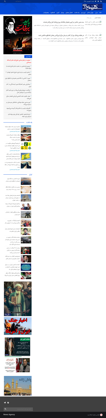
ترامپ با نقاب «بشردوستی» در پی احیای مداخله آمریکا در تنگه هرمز (12, 164)
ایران (96, 12)
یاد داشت (76, 12)
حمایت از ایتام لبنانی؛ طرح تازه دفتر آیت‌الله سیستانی (19, 61)
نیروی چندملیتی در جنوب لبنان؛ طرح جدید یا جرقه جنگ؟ (18, 67)
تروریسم (83, 12)
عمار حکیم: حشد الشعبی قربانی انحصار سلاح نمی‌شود (19, 97)
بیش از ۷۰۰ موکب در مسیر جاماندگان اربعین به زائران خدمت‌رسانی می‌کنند (13, 250)
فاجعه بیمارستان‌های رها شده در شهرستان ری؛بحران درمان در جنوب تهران (12, 198)
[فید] (101, 1)
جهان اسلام (90, 12)
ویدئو (62, 12)
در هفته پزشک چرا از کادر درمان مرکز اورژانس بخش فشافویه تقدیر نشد (61, 35)
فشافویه (53, 12)
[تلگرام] (95, 1)
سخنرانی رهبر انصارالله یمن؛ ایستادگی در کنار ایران (18, 85)
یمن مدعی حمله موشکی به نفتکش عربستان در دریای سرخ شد (18, 103)
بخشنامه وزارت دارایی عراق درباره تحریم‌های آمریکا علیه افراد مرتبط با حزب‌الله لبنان (13, 156)
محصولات (46, 12)
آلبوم (58, 12)
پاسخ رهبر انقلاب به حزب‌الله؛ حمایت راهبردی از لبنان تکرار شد (12, 258)
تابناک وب (89, 415)
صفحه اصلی (98, 18)
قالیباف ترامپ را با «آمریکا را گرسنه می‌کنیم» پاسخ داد (19, 109)
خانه (100, 12)
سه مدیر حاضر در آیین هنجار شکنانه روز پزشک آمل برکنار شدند (63, 22)
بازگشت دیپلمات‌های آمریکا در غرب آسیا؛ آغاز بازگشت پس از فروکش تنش (18, 91)
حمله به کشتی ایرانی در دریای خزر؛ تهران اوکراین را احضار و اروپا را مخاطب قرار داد (12, 267)
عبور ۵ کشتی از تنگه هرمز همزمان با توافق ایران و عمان (18, 79)
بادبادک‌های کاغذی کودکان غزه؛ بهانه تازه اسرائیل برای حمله (19, 115)
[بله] (98, 1)
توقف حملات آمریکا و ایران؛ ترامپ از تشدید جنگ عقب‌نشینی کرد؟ (13, 137)
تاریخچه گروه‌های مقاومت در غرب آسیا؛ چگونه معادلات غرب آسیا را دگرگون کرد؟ (12, 145)
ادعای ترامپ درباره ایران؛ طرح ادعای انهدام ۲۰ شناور (18, 73)
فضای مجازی (69, 12)
